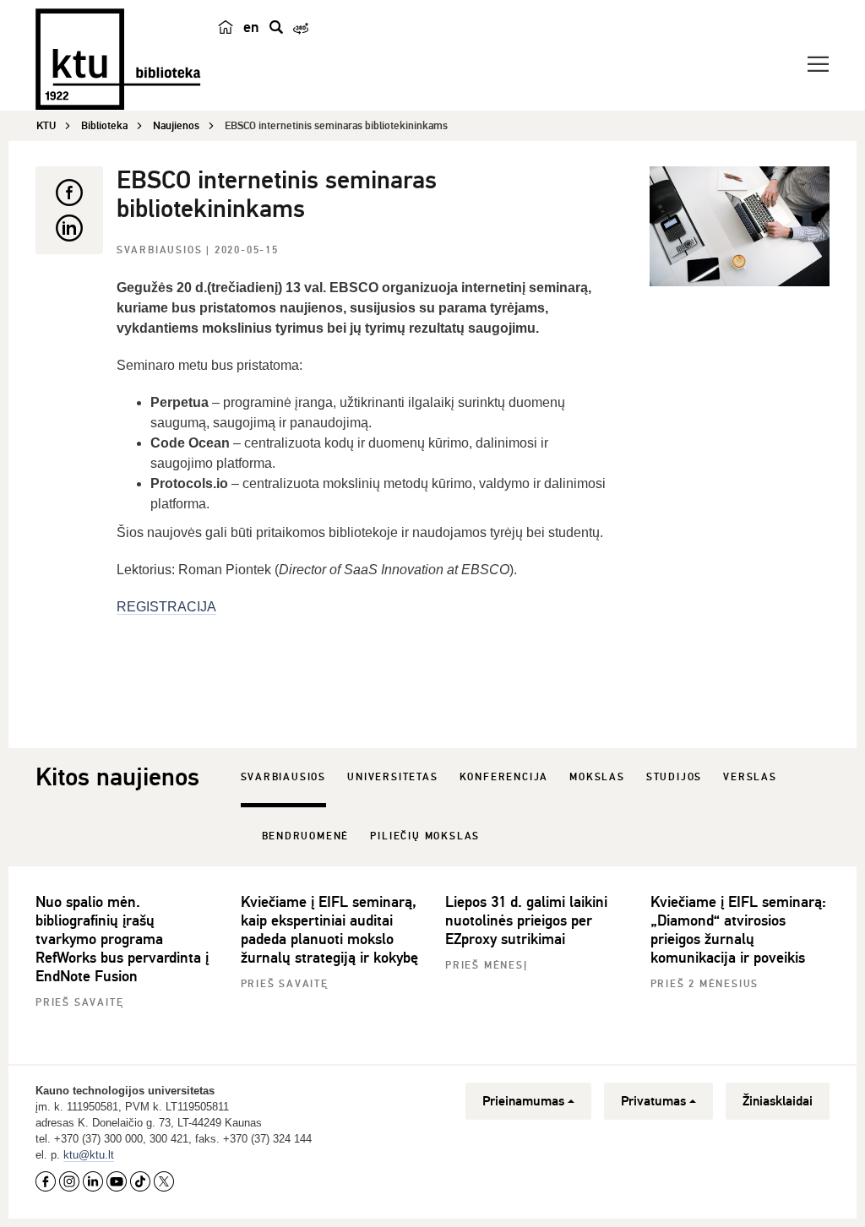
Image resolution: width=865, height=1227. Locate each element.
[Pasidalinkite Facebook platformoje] (69, 192)
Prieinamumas (523, 1101)
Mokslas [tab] (597, 777)
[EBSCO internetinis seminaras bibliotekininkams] (740, 226)
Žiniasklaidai (778, 1101)
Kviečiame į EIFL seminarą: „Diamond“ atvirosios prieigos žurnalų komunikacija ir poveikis (738, 930)
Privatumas (653, 1101)
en (251, 27)
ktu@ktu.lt (88, 1154)
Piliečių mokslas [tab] (425, 836)
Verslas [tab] (750, 777)
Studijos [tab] (674, 777)
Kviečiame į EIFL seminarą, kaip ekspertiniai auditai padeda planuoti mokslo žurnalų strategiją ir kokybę (329, 930)
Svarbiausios (161, 250)
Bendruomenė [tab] (306, 836)
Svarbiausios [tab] (284, 777)
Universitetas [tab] (392, 777)
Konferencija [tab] (504, 777)
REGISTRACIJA (166, 607)
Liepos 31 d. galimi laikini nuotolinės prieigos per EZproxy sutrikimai (526, 920)
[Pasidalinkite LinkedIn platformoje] (69, 228)
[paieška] (276, 27)
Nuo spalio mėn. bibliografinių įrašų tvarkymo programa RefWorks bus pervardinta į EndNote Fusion (122, 939)
